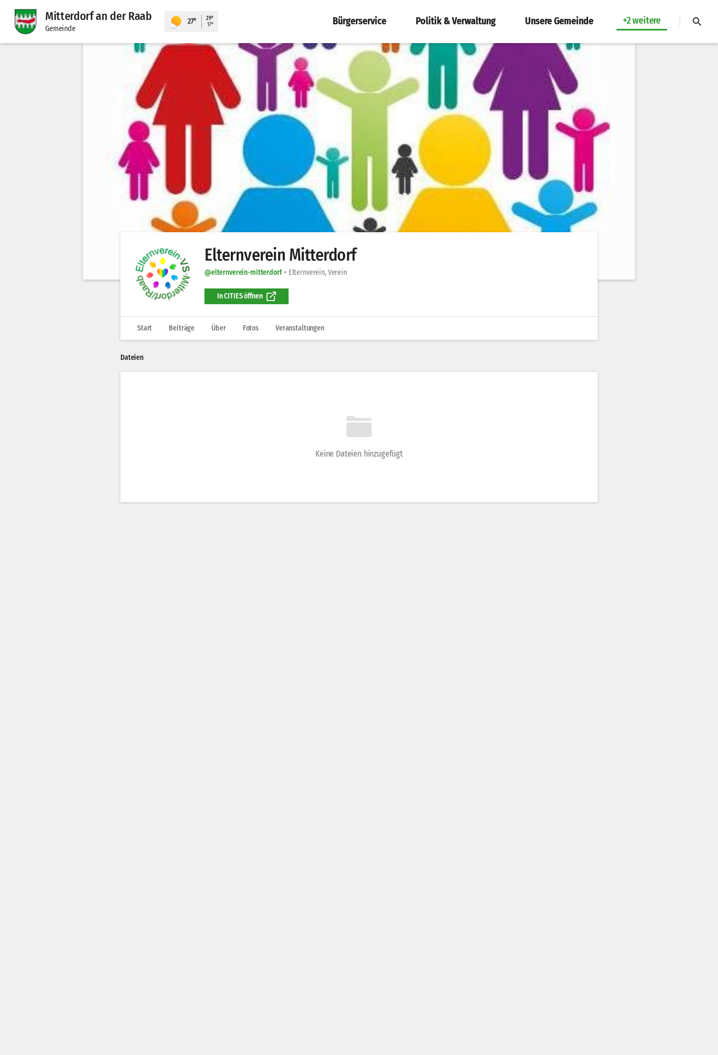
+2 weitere (642, 20)
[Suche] (697, 21)
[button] (359, 161)
